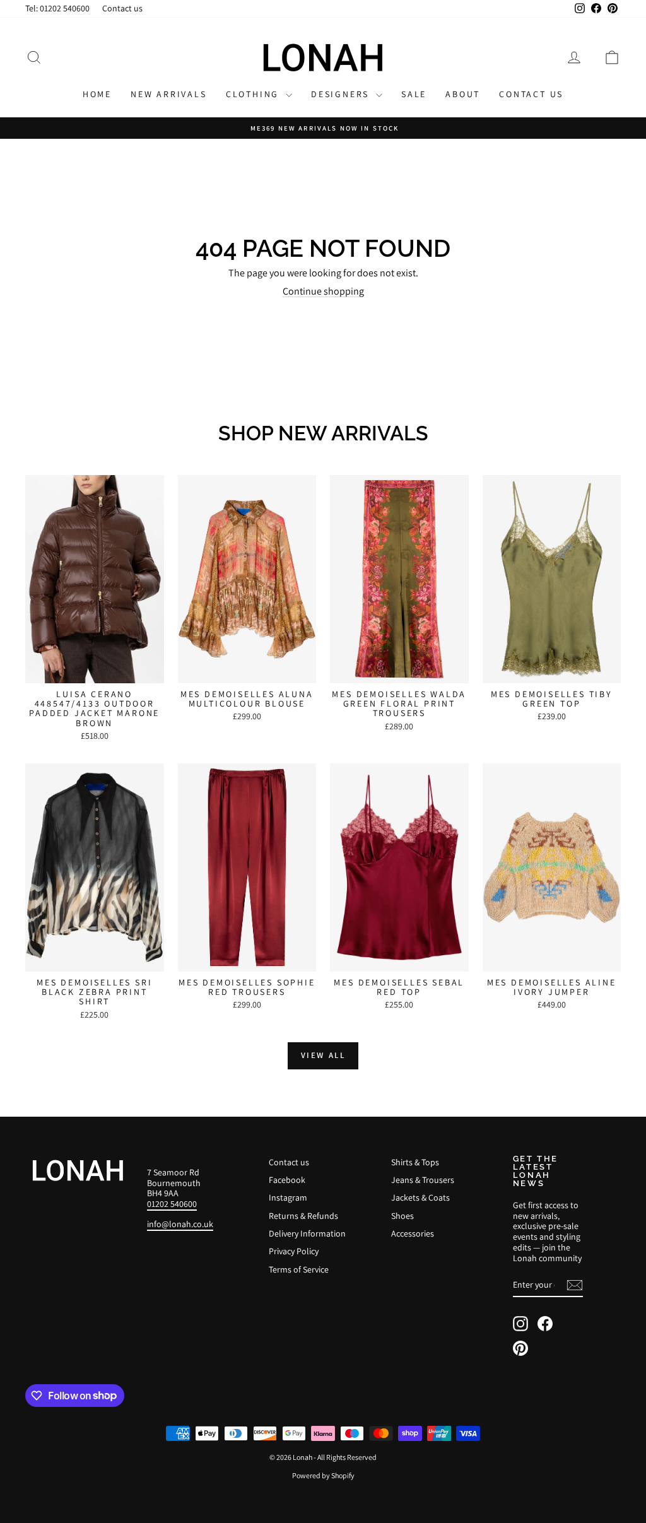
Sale (413, 94)
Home (97, 94)
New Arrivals (169, 94)
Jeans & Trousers (422, 1179)
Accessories (412, 1233)
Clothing (254, 94)
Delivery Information (307, 1233)
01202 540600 (172, 1203)
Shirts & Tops (415, 1162)
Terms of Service (299, 1269)
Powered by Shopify (323, 1475)
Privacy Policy (294, 1251)
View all (323, 1055)
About (462, 94)
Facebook (287, 1179)
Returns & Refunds (303, 1215)
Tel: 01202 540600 (57, 8)
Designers (342, 94)
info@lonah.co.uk (180, 1224)
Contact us (122, 8)
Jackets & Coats (420, 1197)
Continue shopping (323, 291)
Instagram (288, 1197)
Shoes (402, 1215)
